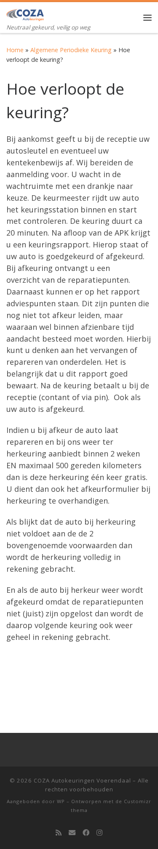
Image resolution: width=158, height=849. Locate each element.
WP (61, 801)
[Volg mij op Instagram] (99, 833)
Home (15, 50)
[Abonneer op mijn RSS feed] (59, 833)
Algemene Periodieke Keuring (71, 50)
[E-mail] (72, 833)
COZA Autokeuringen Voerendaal (82, 780)
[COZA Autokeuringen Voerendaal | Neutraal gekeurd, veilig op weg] (25, 12)
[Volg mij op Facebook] (86, 833)
